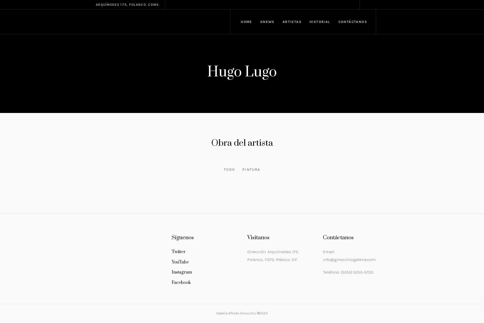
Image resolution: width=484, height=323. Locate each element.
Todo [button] (229, 169)
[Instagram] (366, 5)
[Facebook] (372, 5)
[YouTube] (384, 5)
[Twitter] (378, 5)
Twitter (179, 252)
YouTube (180, 262)
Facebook (181, 282)
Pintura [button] (251, 169)
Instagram (182, 272)
